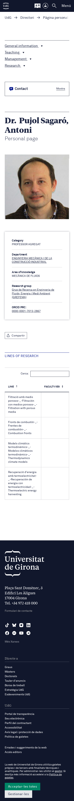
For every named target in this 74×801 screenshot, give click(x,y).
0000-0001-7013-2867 (26, 311)
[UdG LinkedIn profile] (28, 625)
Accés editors (13, 752)
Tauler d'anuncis (15, 680)
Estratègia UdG (14, 690)
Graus (8, 667)
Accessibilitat (13, 727)
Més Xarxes (12, 641)
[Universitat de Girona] (24, 564)
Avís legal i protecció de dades (24, 732)
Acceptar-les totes (22, 786)
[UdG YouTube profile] (21, 633)
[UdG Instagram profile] (21, 625)
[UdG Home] (6, 6)
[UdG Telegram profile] (28, 633)
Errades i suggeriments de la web (26, 747)
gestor (58, 771)
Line (11, 386)
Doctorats (11, 676)
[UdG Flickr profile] (14, 633)
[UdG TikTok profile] (7, 625)
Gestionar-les (18, 794)
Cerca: (25, 373)
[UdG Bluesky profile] (14, 625)
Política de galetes (16, 736)
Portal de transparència (19, 714)
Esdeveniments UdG (17, 694)
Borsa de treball (15, 685)
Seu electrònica (14, 718)
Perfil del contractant (18, 723)
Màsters (10, 671)
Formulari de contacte (18, 611)
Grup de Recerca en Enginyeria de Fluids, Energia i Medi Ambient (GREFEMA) (33, 293)
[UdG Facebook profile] (7, 633)
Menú (66, 6)
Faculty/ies (52, 386)
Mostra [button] (60, 88)
